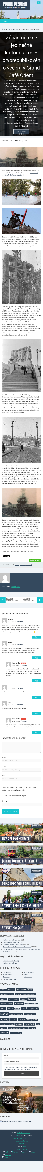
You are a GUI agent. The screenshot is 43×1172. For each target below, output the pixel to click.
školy (19, 1033)
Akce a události (7, 974)
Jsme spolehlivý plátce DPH (21, 1138)
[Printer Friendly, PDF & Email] (35, 560)
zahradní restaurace (15, 1028)
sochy (35, 1019)
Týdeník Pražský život (9, 979)
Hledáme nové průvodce (10, 940)
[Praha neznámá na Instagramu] (7, 1155)
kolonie (23, 999)
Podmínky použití (21, 1149)
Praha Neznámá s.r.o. (23, 1133)
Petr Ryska (15, 587)
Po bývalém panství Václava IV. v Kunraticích (17, 947)
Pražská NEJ (7, 972)
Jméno (6, 1055)
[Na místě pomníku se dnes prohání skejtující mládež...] (21, 192)
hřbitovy (18, 994)
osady (27, 1003)
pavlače (10, 1008)
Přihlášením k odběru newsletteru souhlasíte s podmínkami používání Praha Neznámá (20, 1068)
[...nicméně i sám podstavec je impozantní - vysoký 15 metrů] (21, 220)
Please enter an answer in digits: (14, 796)
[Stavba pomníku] (21, 277)
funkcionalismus (7, 994)
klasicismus (13, 999)
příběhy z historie (16, 1014)
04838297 (17, 1135)
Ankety (26, 974)
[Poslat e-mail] (5, 1152)
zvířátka (4, 1033)
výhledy (3, 1028)
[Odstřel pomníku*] (21, 502)
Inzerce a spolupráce (21, 1141)
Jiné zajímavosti (13, 29)
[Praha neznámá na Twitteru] (23, 1152)
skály (28, 1019)
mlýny (10, 1003)
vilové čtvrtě (29, 1024)
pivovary (17, 1008)
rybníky (4, 1019)
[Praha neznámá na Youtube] (32, 1152)
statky (3, 1024)
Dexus (24, 1146)
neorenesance (19, 1003)
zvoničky (32, 1028)
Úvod (3, 29)
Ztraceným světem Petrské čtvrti (13, 944)
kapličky (3, 999)
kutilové (3, 1003)
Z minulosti (28, 565)
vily (38, 1024)
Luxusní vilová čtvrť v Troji (11, 942)
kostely (31, 999)
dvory (30, 990)
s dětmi (13, 1020)
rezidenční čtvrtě (30, 1014)
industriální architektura (29, 994)
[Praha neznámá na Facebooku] (14, 1152)
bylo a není (21, 990)
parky (3, 1008)
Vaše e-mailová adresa (11, 1061)
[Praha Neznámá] (15, 5)
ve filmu (19, 1024)
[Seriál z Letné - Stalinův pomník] (21, 157)
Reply (36, 637)
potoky (25, 1008)
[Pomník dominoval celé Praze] (21, 439)
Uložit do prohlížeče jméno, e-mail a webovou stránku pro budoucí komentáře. (19, 789)
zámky (13, 1033)
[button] (19, 134)
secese (22, 1019)
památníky (34, 1003)
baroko (11, 990)
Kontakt (21, 1144)
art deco (3, 990)
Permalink (20, 621)
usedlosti (10, 1024)
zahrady (25, 1028)
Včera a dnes (28, 977)
